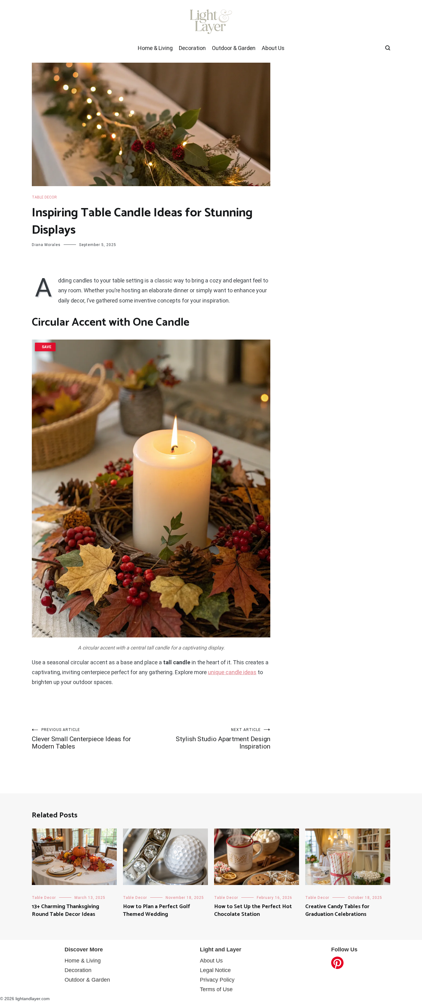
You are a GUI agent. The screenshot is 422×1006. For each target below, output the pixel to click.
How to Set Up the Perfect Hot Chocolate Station (253, 910)
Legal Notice (215, 970)
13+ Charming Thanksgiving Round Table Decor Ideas (65, 910)
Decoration (192, 48)
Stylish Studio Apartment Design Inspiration (223, 739)
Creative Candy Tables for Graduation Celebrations (337, 910)
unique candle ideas (232, 672)
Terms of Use (216, 989)
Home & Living (155, 48)
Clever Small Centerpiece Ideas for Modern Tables (81, 739)
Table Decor (44, 197)
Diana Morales (46, 245)
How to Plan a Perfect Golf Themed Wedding (156, 910)
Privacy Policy (217, 980)
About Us (273, 48)
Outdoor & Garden (233, 48)
